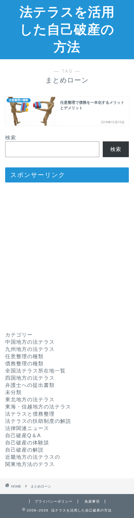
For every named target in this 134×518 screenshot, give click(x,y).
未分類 (13, 392)
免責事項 (92, 501)
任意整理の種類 (24, 356)
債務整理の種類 (24, 363)
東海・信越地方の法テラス (38, 406)
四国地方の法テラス (30, 378)
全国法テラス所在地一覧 (35, 371)
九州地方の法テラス (30, 349)
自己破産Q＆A (23, 435)
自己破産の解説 (24, 450)
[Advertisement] (67, 254)
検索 (10, 137)
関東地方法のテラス (30, 464)
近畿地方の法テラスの (32, 457)
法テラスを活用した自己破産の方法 (67, 29)
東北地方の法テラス (30, 399)
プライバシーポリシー (53, 501)
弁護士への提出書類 (30, 385)
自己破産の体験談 (27, 442)
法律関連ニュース (27, 428)
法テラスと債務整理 (30, 414)
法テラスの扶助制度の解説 (38, 421)
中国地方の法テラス (30, 342)
